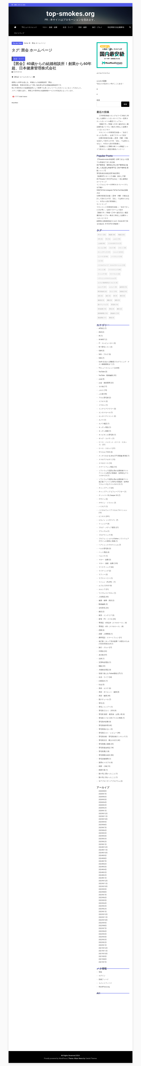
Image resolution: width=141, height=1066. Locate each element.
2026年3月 (103, 805)
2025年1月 (103, 844)
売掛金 (123, 291)
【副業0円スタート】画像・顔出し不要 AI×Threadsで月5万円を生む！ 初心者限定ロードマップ (112, 179)
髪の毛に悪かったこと (107, 774)
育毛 (100, 703)
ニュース (103, 256)
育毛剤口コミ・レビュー (108, 733)
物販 (100, 666)
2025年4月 (103, 836)
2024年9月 (103, 855)
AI (99, 336)
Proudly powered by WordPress (56, 1058)
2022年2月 (103, 942)
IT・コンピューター (106, 343)
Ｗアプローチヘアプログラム (109, 781)
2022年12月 (103, 914)
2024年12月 (103, 847)
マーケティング (104, 567)
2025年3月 (103, 839)
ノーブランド (116, 256)
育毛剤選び (103, 751)
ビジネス (102, 516)
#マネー (102, 234)
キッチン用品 (104, 427)
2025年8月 (103, 825)
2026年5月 (103, 799)
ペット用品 (103, 552)
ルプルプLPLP (104, 586)
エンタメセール (104, 412)
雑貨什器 (102, 770)
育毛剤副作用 (104, 725)
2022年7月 (103, 928)
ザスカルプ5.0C (104, 452)
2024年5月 (103, 867)
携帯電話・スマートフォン (108, 638)
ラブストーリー (104, 578)
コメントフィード (105, 983)
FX (108, 239)
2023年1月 (103, 912)
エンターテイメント (106, 416)
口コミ (113, 291)
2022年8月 (103, 926)
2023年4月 (103, 903)
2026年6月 (103, 797)
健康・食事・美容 (105, 600)
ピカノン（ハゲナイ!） (107, 520)
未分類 (101, 655)
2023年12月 (103, 881)
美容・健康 (82, 27)
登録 (100, 972)
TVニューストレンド (29, 27)
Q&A (100, 351)
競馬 (117, 300)
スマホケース (104, 463)
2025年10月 (103, 819)
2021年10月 (103, 954)
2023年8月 (103, 892)
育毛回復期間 (104, 759)
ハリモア (102, 506)
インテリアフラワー (106, 409)
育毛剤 (114, 304)
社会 (100, 685)
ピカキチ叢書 (102, 81)
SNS (100, 358)
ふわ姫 (101, 243)
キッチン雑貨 (104, 431)
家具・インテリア (105, 615)
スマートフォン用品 (106, 467)
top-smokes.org (70, 14)
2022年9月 (103, 923)
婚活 (100, 612)
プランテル (103, 531)
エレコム (102, 248)
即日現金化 (102, 291)
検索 (98, 100)
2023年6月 (103, 898)
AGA (100, 332)
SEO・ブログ (103, 354)
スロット (122, 248)
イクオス (102, 401)
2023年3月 (103, 906)
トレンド (118, 252)
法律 (100, 659)
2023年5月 (103, 900)
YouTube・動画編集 (106, 375)
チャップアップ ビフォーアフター (111, 492)
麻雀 (111, 317)
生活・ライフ (68, 27)
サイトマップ (19, 33)
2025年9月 (103, 822)
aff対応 (101, 328)
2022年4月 (103, 937)
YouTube (102, 372)
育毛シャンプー (104, 707)
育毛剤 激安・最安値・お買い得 (110, 714)
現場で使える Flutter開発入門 (109, 673)
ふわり (116, 239)
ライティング (104, 571)
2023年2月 (103, 909)
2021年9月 (103, 956)
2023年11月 (103, 883)
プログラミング (104, 535)
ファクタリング (114, 269)
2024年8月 (103, 858)
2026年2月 (103, 808)
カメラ (101, 420)
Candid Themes (91, 1058)
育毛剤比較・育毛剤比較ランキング (112, 737)
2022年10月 (103, 920)
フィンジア (102, 274)
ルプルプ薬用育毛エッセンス (108, 282)
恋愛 (100, 630)
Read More (15, 102)
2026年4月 (103, 802)
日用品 (101, 651)
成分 (108, 296)
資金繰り (115, 313)
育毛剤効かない (104, 729)
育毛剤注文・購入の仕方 (108, 740)
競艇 (109, 300)
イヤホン (102, 405)
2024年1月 (103, 878)
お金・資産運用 (104, 383)
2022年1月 (103, 945)
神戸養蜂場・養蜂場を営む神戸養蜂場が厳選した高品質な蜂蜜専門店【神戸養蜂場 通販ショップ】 (112, 168)
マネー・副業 (104, 560)
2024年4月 (103, 869)
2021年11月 (103, 951)
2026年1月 (103, 811)
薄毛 (111, 309)
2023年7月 (103, 895)
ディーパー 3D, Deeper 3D (108, 495)
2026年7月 (103, 794)
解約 (119, 309)
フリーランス (115, 274)
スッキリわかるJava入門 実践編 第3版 (113, 456)
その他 (101, 386)
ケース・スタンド (105, 448)
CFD (100, 239)
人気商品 (102, 597)
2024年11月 (103, 850)
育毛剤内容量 (104, 722)
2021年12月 (103, 948)
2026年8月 (103, 791)
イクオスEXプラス (114, 243)
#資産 (121, 234)
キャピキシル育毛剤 (106, 435)
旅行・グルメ (97, 27)
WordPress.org (104, 987)
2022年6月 (103, 931)
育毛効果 (102, 309)
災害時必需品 (104, 662)
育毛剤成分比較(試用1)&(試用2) (108, 173)
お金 (100, 379)
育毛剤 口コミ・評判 (106, 711)
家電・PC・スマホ (105, 619)
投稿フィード (104, 979)
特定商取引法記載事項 (116, 27)
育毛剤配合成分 (104, 755)
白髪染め (102, 681)
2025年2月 (103, 842)
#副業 (112, 234)
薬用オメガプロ (104, 762)
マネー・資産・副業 (49, 27)
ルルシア (102, 287)
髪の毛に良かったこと (107, 777)
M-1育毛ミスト (104, 347)
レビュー (113, 287)
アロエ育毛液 (104, 398)
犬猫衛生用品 (104, 670)
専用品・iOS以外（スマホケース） (111, 623)
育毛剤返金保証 (104, 748)
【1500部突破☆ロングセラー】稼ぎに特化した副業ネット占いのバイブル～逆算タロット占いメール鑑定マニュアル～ (113, 118)
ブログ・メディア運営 (107, 527)
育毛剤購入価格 (104, 744)
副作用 (123, 287)
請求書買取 (103, 313)
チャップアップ (104, 252)
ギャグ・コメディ (105, 438)
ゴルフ (112, 248)
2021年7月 (103, 962)
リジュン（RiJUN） (106, 582)
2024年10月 (103, 853)
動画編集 (102, 604)
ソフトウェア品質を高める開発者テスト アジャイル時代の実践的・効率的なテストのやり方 (113, 473)
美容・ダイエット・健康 (108, 692)
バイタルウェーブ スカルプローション (111, 265)
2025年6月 (103, 830)
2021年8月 (103, 959)
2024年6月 (103, 864)
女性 (100, 296)
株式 (122, 296)
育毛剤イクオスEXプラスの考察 (110, 718)
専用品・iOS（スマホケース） (110, 626)
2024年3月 (103, 872)
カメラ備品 (103, 424)
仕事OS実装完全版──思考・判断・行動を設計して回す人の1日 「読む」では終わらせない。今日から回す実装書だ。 (113, 141)
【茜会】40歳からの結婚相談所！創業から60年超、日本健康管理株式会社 (51, 66)
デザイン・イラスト (106, 503)
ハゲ (100, 261)
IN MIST (102, 339)
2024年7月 (103, 861)
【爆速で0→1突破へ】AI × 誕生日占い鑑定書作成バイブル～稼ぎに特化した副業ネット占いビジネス (113, 127)
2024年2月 (103, 875)
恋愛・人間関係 (104, 634)
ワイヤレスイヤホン (106, 593)
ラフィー (102, 574)
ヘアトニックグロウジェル (107, 278)
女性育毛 (102, 608)
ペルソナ (102, 556)
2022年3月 (103, 940)
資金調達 (102, 317)
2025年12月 (103, 813)
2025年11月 (103, 816)
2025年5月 (103, 833)
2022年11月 (103, 917)
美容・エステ (104, 688)
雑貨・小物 (103, 766)
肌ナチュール (103, 304)
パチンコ (101, 269)
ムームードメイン (103, 73)
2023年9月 (103, 889)
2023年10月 (103, 886)
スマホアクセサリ (105, 459)
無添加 (101, 300)
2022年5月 (103, 934)
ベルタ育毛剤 (104, 548)
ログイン (102, 976)
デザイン (102, 499)
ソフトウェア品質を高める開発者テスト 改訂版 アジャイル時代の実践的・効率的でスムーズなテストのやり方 (114, 481)
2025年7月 (103, 828)
